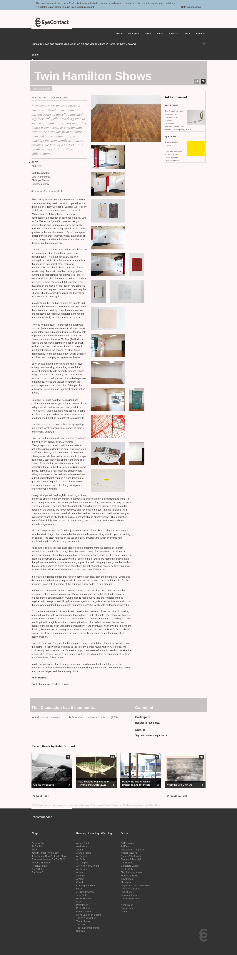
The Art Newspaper (86, 918)
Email (65, 684)
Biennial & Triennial (131, 859)
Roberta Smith (83, 911)
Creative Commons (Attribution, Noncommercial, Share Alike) (132, 805)
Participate (133, 33)
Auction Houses (129, 853)
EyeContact (51, 22)
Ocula (79, 901)
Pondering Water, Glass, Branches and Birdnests (136, 783)
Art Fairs (125, 846)
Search (35, 54)
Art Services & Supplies (132, 849)
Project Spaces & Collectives (135, 885)
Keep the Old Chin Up (179, 784)
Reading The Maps (41, 862)
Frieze (79, 888)
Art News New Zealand (87, 866)
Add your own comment (47, 717)
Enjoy (34, 849)
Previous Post (178, 795)
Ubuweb (80, 931)
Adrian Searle (83, 843)
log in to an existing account (79, 7)
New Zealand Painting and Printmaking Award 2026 (93, 783)
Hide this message (191, 7)
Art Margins (82, 862)
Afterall (79, 849)
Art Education (127, 843)
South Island (127, 908)
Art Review (81, 869)
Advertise (173, 33)
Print (34, 684)
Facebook (44, 684)
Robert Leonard (40, 866)
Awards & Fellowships (132, 856)
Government (127, 879)
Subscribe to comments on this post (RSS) (94, 717)
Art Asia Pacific (83, 853)
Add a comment (176, 97)
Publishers (126, 892)
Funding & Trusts (129, 875)
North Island (127, 905)
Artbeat (80, 872)
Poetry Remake (84, 908)
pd (203, 81)
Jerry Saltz (81, 895)
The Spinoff (37, 872)
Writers (147, 33)
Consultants (127, 862)
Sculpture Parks (129, 895)
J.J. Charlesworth (85, 892)
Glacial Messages (43, 784)
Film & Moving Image (131, 872)
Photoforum (82, 905)
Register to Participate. (147, 722)
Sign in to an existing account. (151, 735)
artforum (80, 875)
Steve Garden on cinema (88, 915)
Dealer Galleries (129, 869)
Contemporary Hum (86, 885)
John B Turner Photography (45, 853)
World (124, 911)
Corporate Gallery (130, 866)
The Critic (81, 924)
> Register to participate (48, 7)
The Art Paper (83, 921)
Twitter (56, 684)
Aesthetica (81, 846)
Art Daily (80, 859)
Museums (126, 882)
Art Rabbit (37, 846)
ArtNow (80, 879)
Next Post (42, 795)
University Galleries (131, 898)
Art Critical (81, 856)
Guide (119, 33)
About (160, 33)
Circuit (79, 882)
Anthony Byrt (38, 843)
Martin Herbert (83, 898)
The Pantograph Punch (88, 928)
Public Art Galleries (130, 888)
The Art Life (37, 869)
